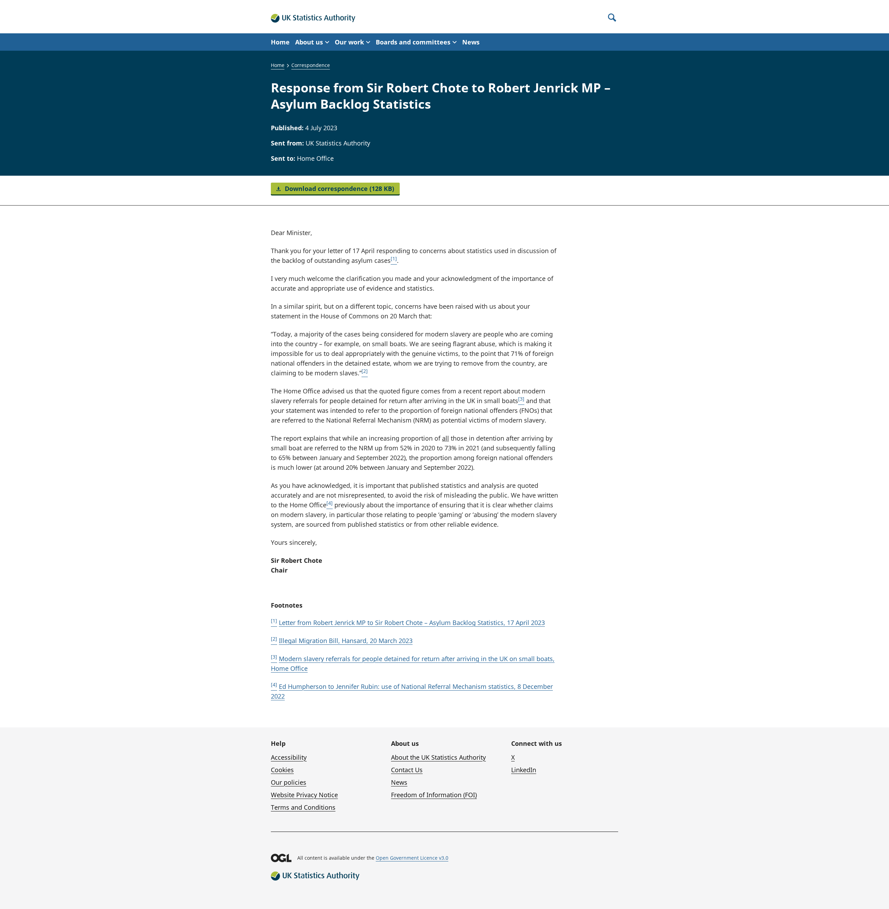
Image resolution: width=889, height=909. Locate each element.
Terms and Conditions (303, 807)
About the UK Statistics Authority (438, 757)
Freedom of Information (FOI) (434, 795)
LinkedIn (523, 770)
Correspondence (310, 65)
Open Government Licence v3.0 (412, 857)
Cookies (282, 770)
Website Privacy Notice (304, 795)
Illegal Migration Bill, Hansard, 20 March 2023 (346, 640)
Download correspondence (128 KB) (338, 188)
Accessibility (289, 757)
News (471, 42)
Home (280, 42)
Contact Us (407, 770)
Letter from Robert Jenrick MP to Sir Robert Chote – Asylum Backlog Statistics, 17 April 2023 (412, 622)
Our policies (288, 782)
